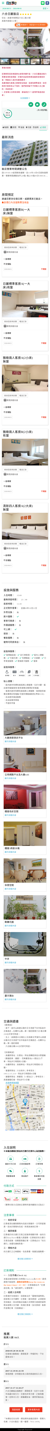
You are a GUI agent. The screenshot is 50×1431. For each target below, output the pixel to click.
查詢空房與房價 (10, 247)
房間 (14, 127)
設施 (22, 127)
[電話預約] (44, 104)
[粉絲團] (37, 104)
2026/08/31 (8, 269)
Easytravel (28, 1429)
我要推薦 (16, 1409)
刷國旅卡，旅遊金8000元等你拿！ (33, 25)
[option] (25, 723)
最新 (7, 127)
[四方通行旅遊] (11, 4)
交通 (29, 127)
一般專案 (7, 259)
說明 (37, 127)
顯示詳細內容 (10, 741)
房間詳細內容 (12, 252)
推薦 (44, 127)
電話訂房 (23, 247)
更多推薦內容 (34, 1409)
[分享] (30, 104)
